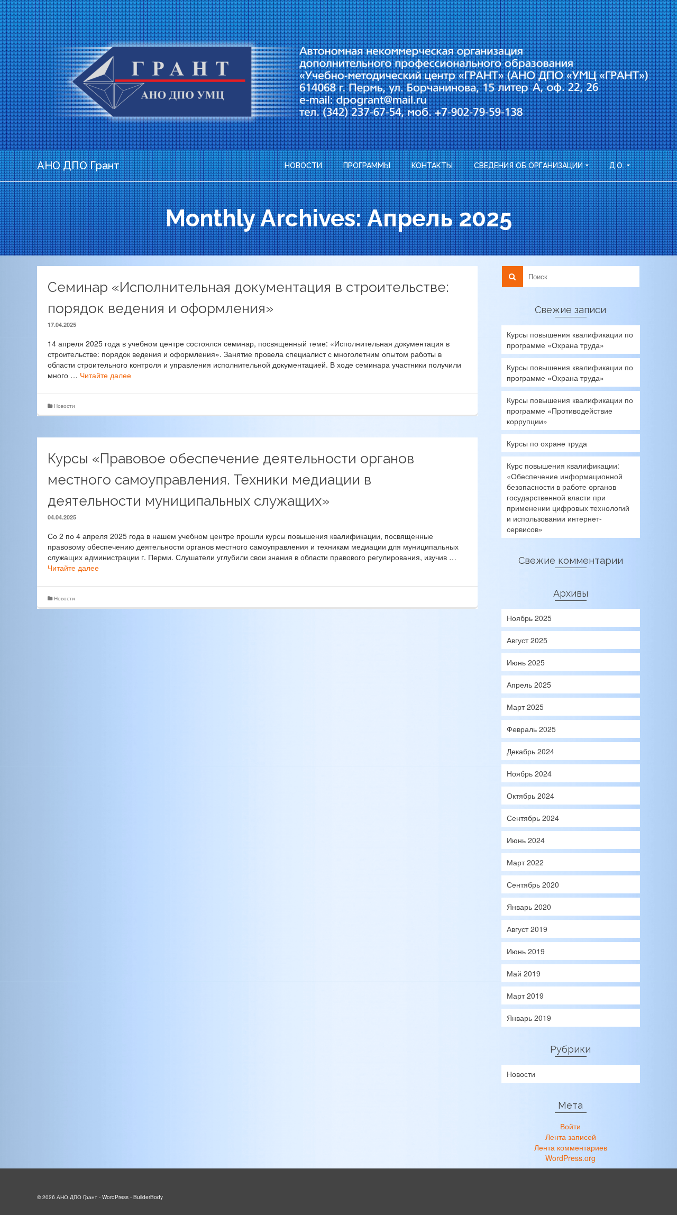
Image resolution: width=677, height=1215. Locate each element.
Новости (64, 405)
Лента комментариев (570, 1147)
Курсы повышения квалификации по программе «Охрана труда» (570, 339)
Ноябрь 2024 (529, 773)
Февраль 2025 (531, 729)
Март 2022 (525, 862)
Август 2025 (527, 640)
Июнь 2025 (526, 662)
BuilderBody (148, 1197)
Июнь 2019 (526, 951)
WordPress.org (570, 1158)
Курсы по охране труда (547, 443)
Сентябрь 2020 (533, 884)
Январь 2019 (529, 1017)
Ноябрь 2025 (529, 618)
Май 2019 (524, 973)
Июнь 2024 (526, 840)
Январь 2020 (529, 906)
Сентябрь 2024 (533, 817)
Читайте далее (105, 375)
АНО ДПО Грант (78, 165)
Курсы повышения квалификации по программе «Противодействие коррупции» (570, 410)
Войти (570, 1126)
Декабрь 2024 (530, 751)
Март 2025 (525, 706)
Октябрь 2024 (530, 795)
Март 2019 (525, 995)
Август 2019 (527, 929)
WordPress (115, 1197)
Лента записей (570, 1136)
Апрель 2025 (529, 684)
